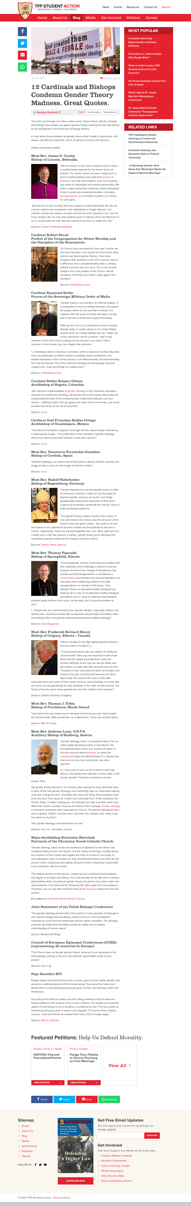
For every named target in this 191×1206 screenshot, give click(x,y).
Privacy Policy (61, 1197)
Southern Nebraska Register (56, 226)
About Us (60, 18)
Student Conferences (114, 1160)
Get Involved (111, 18)
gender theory (74, 325)
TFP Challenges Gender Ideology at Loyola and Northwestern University (143, 138)
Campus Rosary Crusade (116, 1155)
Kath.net (45, 829)
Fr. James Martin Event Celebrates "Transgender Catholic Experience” (143, 111)
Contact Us (150, 7)
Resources (133, 7)
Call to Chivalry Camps (115, 1165)
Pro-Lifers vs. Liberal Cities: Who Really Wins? (145, 55)
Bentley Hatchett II (48, 112)
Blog (76, 18)
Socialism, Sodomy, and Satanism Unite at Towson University (143, 153)
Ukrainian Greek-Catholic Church (66, 898)
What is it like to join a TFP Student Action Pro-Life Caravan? (144, 69)
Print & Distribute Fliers (116, 1180)
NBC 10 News (48, 723)
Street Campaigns (112, 1170)
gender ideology (76, 391)
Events (118, 7)
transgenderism (68, 195)
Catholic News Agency (53, 544)
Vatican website (49, 1020)
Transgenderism (109, 112)
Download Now (75, 1180)
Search (166, 7)
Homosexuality (93, 112)
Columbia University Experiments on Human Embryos (142, 42)
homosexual (66, 756)
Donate (151, 18)
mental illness (67, 577)
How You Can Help (112, 1175)
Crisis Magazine (49, 623)
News (106, 7)
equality (96, 497)
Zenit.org (46, 965)
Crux (43, 412)
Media (91, 18)
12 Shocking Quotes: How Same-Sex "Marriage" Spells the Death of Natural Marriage (147, 169)
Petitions (133, 18)
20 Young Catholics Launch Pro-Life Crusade (147, 82)
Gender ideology (111, 806)
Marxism (86, 917)
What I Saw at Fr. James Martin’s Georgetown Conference (142, 96)
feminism (91, 752)
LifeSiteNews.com (79, 284)
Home (42, 18)
